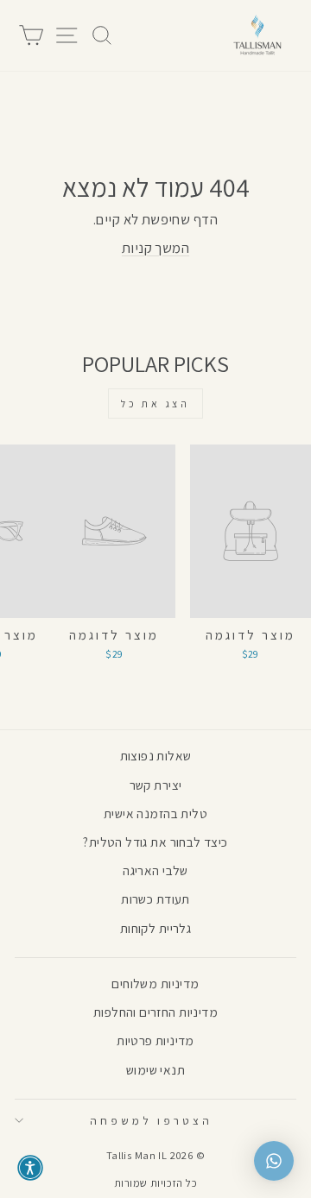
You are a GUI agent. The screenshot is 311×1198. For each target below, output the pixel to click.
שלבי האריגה (155, 870)
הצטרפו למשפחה (151, 1120)
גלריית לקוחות (155, 927)
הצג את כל (155, 403)
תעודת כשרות (155, 898)
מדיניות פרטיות (155, 1040)
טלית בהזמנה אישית (155, 813)
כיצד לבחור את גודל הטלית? (155, 841)
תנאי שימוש (155, 1069)
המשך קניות (155, 247)
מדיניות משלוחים (155, 983)
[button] (30, 1168)
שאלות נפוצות (156, 755)
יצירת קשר (156, 784)
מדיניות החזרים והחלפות (155, 1011)
